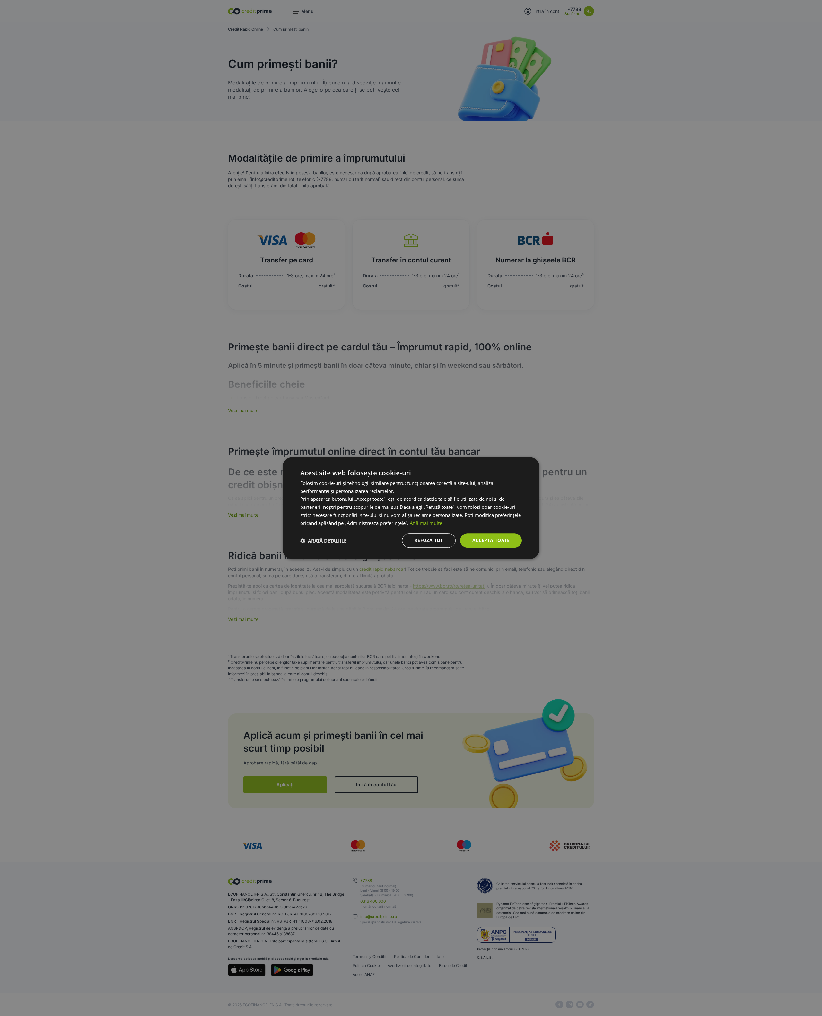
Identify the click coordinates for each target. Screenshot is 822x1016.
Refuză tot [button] (429, 540)
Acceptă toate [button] (491, 540)
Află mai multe (426, 523)
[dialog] (411, 508)
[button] (323, 540)
